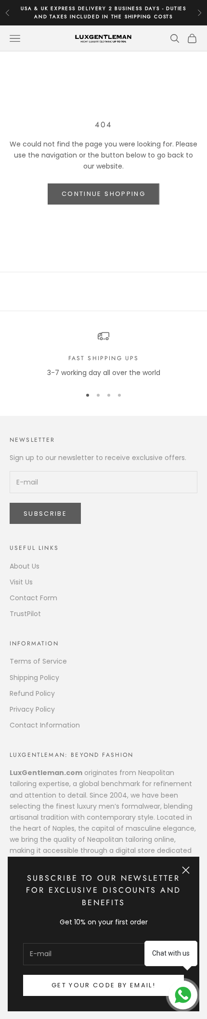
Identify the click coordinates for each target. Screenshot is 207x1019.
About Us (24, 566)
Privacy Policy (32, 709)
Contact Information (45, 725)
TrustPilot (25, 614)
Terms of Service (38, 661)
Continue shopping (103, 193)
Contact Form (33, 598)
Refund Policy (32, 693)
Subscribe (45, 513)
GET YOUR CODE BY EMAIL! (103, 985)
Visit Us (21, 582)
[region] (103, 354)
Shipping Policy (34, 677)
